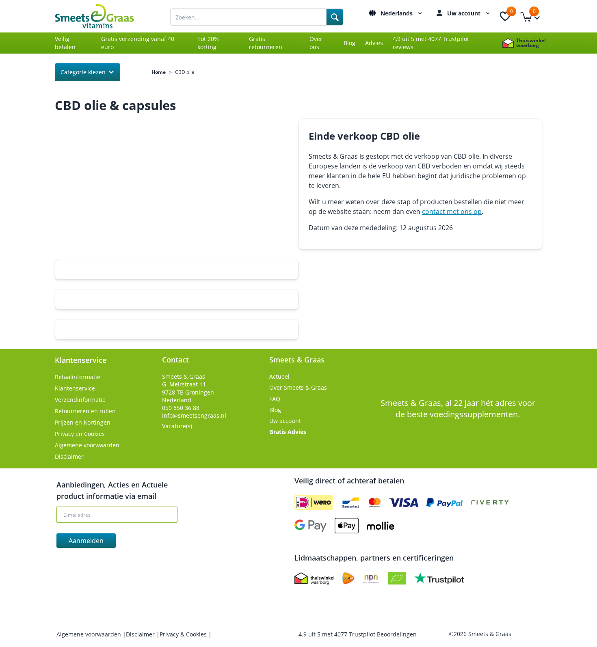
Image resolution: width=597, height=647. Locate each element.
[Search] (335, 17)
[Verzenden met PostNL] (348, 578)
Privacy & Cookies (184, 634)
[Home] (103, 16)
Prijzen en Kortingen (82, 422)
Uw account (464, 13)
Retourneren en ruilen (85, 411)
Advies (374, 43)
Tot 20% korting (208, 43)
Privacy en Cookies (80, 434)
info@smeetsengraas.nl (194, 415)
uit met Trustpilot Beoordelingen (357, 634)
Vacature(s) (177, 426)
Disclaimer (69, 456)
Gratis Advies (287, 432)
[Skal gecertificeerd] (397, 578)
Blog (349, 43)
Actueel (279, 376)
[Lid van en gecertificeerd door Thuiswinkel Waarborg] (314, 578)
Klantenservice (75, 388)
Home (158, 72)
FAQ (274, 399)
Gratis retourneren (265, 43)
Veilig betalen (65, 43)
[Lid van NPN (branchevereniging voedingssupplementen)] (371, 578)
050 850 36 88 (180, 408)
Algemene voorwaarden (87, 445)
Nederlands (397, 13)
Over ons (315, 43)
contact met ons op (452, 211)
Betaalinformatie (77, 377)
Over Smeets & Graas (298, 387)
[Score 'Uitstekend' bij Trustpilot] (439, 578)
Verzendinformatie (80, 399)
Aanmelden (86, 540)
